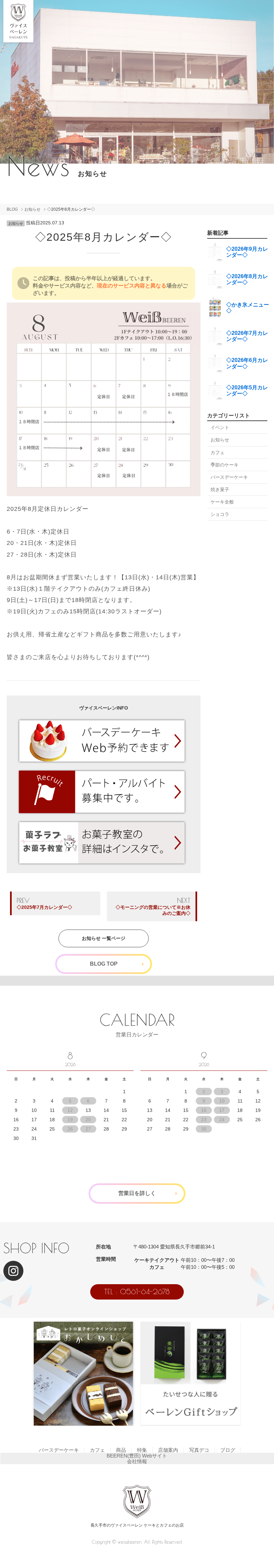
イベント (220, 427)
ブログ (227, 1450)
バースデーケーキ (229, 477)
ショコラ (220, 514)
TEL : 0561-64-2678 (137, 1291)
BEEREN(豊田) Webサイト (137, 1455)
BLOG (12, 209)
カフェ (218, 452)
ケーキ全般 (222, 502)
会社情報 (137, 1461)
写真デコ (199, 1450)
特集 (142, 1450)
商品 (121, 1450)
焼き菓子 (220, 489)
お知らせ (32, 209)
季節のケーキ (225, 464)
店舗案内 (168, 1450)
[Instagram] (13, 1271)
